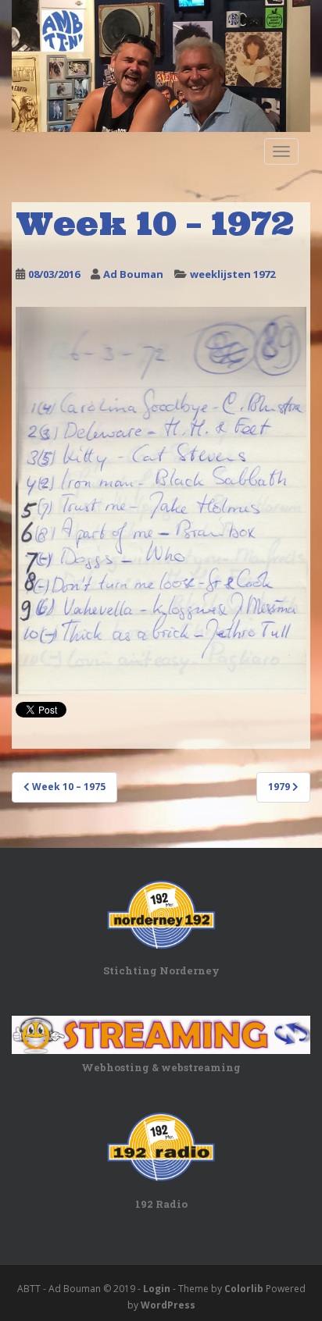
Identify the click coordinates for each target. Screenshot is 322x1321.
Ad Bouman (133, 274)
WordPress (168, 1305)
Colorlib (243, 1288)
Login (156, 1288)
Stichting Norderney (161, 970)
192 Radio (161, 1204)
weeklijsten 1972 (232, 274)
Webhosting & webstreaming (161, 1067)
